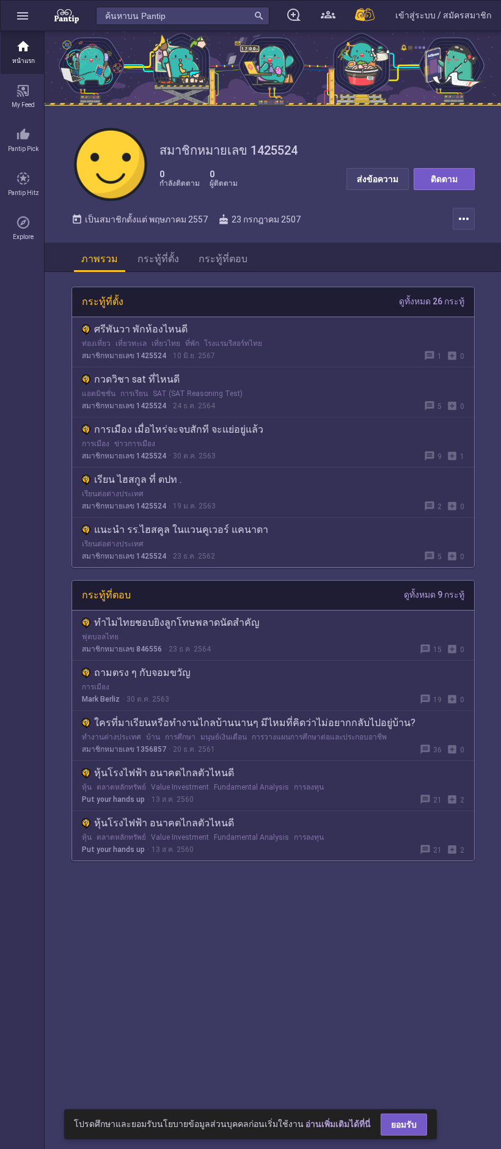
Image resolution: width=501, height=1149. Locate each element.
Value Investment (180, 787)
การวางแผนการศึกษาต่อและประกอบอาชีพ (319, 737)
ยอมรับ (404, 1124)
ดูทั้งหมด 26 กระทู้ (431, 301)
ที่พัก (192, 343)
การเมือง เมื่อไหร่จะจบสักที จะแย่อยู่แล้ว (178, 429)
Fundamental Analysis (251, 787)
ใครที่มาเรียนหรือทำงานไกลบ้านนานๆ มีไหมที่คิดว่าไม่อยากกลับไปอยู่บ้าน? (254, 723)
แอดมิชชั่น (98, 393)
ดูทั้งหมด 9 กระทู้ (434, 594)
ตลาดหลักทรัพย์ (121, 787)
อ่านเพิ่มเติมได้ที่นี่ (338, 1124)
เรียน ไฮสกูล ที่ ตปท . (137, 479)
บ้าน (153, 737)
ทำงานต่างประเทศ (111, 737)
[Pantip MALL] (365, 16)
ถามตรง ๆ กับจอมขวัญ (142, 672)
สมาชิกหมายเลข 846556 (122, 649)
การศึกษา (180, 737)
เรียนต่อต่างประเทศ (113, 494)
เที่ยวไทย (166, 343)
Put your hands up (113, 799)
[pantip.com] (67, 16)
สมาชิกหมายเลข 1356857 (124, 749)
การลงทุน (309, 787)
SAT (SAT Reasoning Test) (198, 393)
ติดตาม (444, 179)
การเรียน (134, 393)
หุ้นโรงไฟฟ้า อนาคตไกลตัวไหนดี (164, 773)
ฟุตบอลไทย (100, 637)
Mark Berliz (101, 699)
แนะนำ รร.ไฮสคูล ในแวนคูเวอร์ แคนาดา (181, 529)
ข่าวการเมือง (134, 443)
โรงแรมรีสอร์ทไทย (233, 343)
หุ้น (87, 787)
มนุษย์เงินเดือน (223, 737)
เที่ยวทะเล (131, 343)
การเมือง (95, 443)
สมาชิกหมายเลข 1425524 (124, 355)
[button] (23, 16)
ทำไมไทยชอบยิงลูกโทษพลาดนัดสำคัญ (177, 622)
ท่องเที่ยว (96, 343)
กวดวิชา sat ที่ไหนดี (137, 379)
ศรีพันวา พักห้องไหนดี (141, 329)
